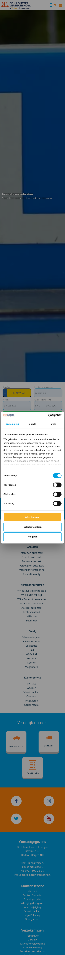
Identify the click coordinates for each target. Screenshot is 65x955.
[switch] (57, 485)
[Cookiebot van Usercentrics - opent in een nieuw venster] (48, 416)
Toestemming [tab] (11, 424)
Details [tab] (32, 424)
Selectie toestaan (33, 527)
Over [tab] (53, 424)
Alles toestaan (32, 517)
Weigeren (32, 536)
